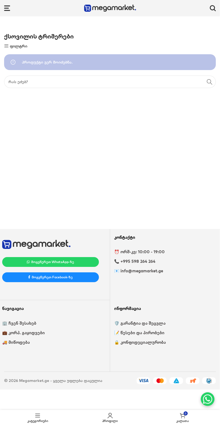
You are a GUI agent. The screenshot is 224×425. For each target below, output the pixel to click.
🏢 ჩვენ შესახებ (19, 323)
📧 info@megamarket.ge (138, 270)
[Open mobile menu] (7, 8)
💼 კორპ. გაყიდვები (23, 332)
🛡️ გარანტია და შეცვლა (140, 323)
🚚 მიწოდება (16, 342)
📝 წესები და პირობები (139, 332)
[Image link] (36, 244)
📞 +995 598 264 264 (134, 261)
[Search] (213, 8)
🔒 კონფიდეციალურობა (140, 342)
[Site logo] (110, 7)
